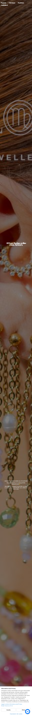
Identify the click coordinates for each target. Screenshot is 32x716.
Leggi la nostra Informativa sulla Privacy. (11, 704)
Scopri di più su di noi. (7, 705)
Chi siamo (12, 3)
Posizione (21, 3)
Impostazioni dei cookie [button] (16, 714)
